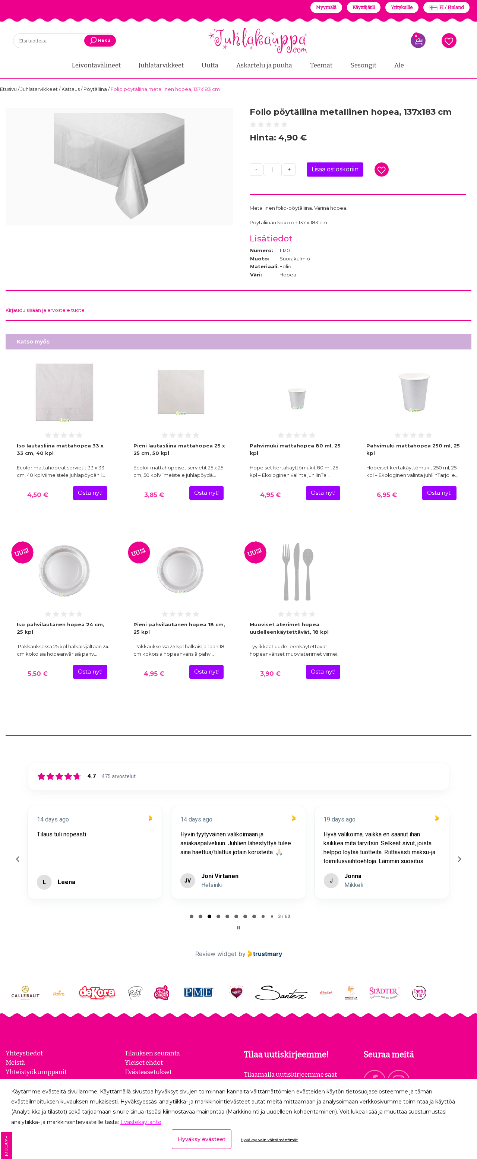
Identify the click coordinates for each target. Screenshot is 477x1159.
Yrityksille (402, 7)
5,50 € (38, 673)
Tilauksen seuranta (152, 1053)
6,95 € (387, 494)
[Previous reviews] (17, 859)
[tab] (191, 916)
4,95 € (270, 494)
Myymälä (326, 7)
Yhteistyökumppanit (36, 1072)
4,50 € (37, 494)
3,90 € (270, 673)
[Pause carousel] (238, 927)
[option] (119, 166)
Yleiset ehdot (144, 1062)
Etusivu (9, 89)
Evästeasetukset (148, 1072)
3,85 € (154, 494)
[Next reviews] (459, 859)
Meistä (15, 1062)
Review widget (216, 953)
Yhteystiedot (24, 1053)
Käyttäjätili (364, 7)
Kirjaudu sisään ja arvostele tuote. (46, 310)
